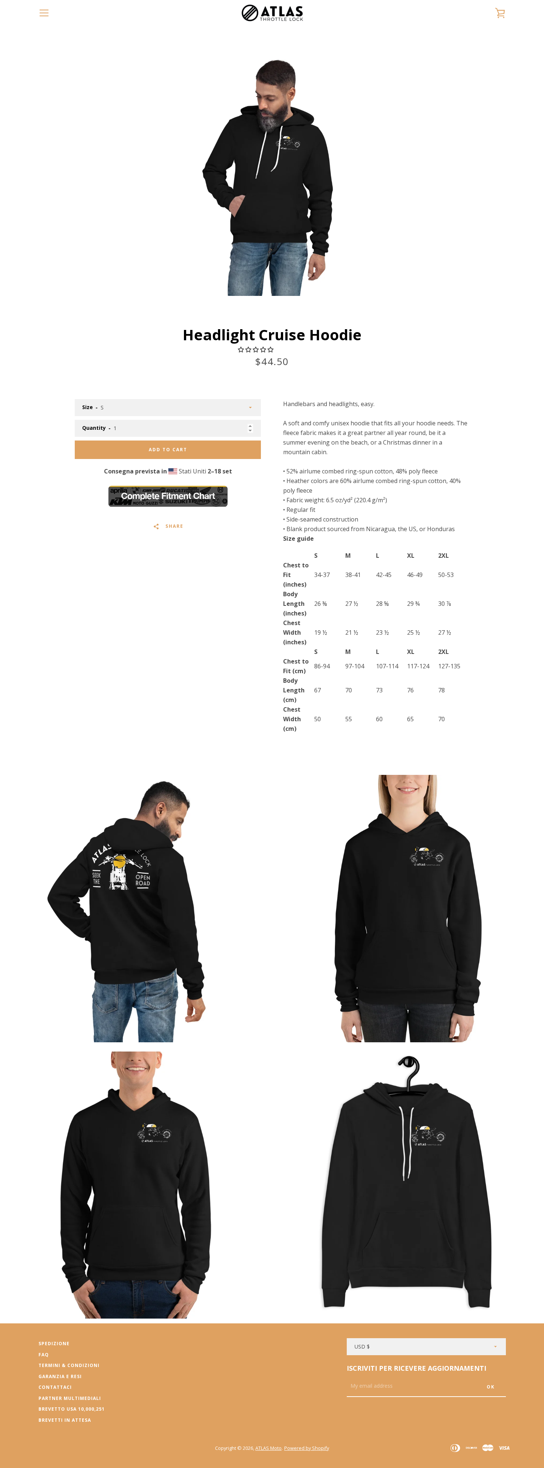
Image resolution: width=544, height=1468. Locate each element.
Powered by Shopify (306, 1448)
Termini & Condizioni (69, 1365)
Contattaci (55, 1387)
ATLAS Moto (268, 1448)
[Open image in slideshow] (272, 175)
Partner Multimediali (69, 1398)
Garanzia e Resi (60, 1376)
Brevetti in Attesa (64, 1420)
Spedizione (54, 1343)
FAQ (43, 1354)
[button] (256, 349)
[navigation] (44, 13)
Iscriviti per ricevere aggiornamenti (416, 1368)
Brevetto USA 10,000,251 (71, 1409)
